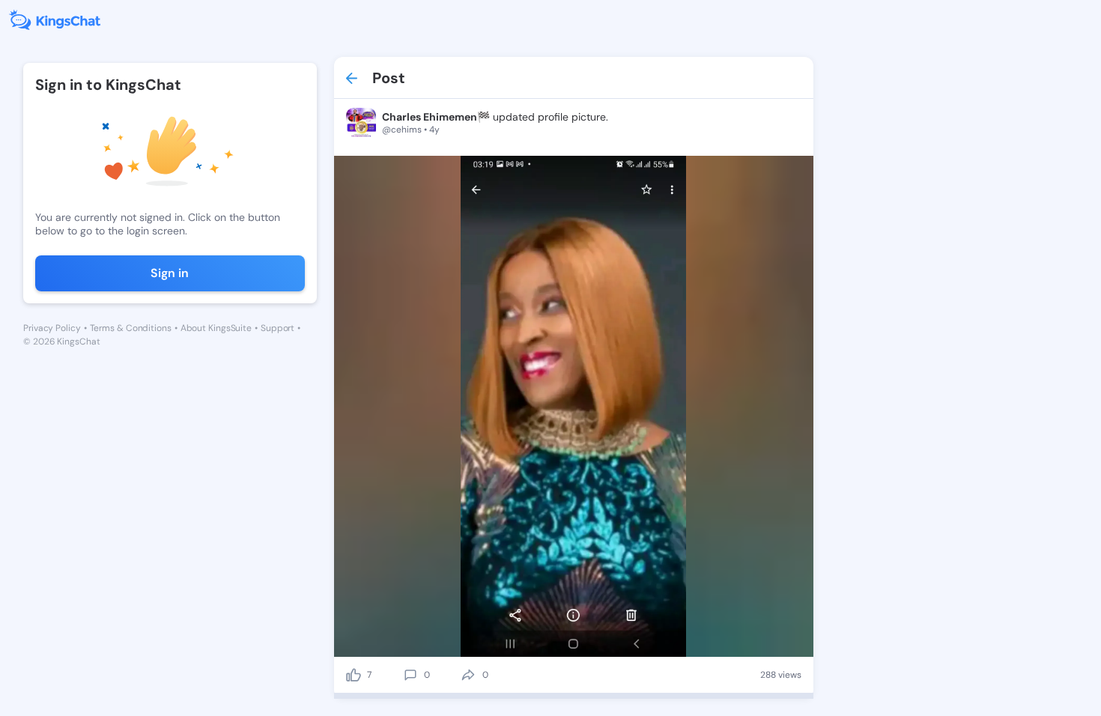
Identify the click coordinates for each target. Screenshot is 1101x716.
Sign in (170, 273)
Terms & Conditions (131, 328)
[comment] (410, 674)
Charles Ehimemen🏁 (436, 117)
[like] (353, 674)
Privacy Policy (52, 328)
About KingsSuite (216, 328)
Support (277, 328)
